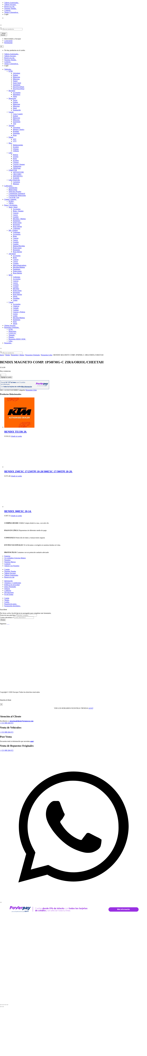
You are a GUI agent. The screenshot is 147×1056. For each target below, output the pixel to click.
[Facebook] (7, 624)
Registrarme (8, 43)
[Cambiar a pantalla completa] (3, 1004)
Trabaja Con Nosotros (11, 566)
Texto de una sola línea (8, 615)
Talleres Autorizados (11, 3)
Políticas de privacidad (12, 585)
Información (8, 581)
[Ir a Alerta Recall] (7, 20)
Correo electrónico (7, 617)
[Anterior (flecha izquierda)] (1, 1006)
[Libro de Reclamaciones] (29, 688)
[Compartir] (5, 1004)
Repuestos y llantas (17, 355)
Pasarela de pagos (10, 604)
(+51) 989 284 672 (6, 723)
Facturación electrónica (12, 606)
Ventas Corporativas (11, 12)
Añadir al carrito (16, 436)
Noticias (7, 589)
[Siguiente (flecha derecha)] (3, 1006)
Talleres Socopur (10, 4)
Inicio (2, 355)
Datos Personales (10, 587)
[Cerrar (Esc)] (7, 1004)
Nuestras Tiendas (10, 8)
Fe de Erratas (8, 594)
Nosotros (7, 560)
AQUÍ (91, 708)
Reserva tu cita (9, 6)
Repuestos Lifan (46, 355)
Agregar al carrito (6, 377)
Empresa (7, 556)
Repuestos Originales (32, 355)
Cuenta (6, 598)
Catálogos (7, 590)
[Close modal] (1, 902)
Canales (7, 569)
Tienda (7, 355)
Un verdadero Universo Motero (15, 558)
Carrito (6, 602)
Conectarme (8, 41)
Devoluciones (9, 592)
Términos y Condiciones (12, 583)
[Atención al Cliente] (73, 900)
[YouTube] (8, 624)
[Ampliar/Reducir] (1, 1004)
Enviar (3, 620)
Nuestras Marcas (10, 562)
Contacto (7, 10)
